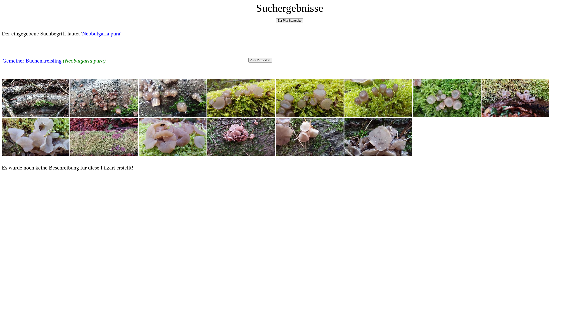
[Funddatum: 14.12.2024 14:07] (241, 154)
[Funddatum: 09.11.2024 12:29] (515, 116)
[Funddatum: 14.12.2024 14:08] (378, 154)
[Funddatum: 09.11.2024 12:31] (104, 154)
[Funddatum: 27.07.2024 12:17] (104, 116)
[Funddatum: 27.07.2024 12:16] (35, 116)
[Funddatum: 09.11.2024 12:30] (35, 154)
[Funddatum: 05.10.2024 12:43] (241, 116)
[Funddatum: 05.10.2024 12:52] (447, 116)
